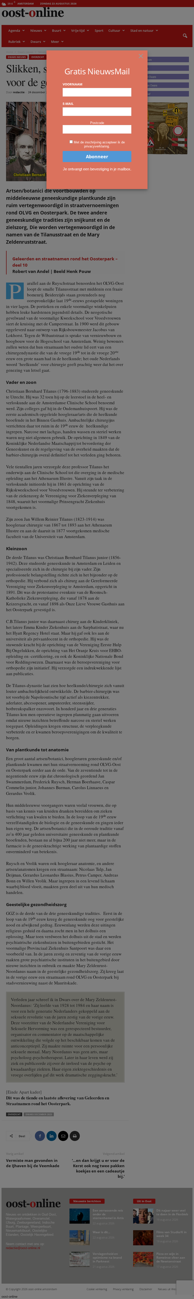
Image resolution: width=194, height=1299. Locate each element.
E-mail (68, 104)
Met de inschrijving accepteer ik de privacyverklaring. (99, 144)
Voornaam (72, 84)
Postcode (97, 123)
